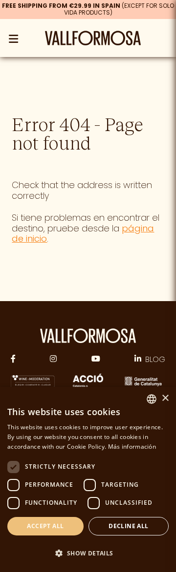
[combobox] (151, 399)
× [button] (165, 398)
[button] (88, 553)
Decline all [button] (128, 526)
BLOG (155, 359)
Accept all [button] (45, 526)
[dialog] (88, 479)
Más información (132, 446)
